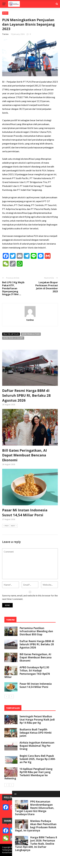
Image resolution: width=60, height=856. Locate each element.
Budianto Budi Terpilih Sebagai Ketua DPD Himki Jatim (36, 732)
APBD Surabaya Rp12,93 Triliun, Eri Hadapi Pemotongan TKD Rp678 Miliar (27, 672)
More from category (13, 338)
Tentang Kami (7, 850)
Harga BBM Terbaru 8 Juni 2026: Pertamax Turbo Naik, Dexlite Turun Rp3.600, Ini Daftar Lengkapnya (36, 844)
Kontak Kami (7, 852)
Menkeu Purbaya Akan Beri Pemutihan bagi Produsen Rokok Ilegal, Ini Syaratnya (36, 825)
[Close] (15, 794)
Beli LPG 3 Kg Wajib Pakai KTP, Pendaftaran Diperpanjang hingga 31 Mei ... (13, 288)
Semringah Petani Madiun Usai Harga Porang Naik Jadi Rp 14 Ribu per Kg (37, 719)
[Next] (11, 696)
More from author (31, 334)
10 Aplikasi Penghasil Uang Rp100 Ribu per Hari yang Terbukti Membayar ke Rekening (28, 773)
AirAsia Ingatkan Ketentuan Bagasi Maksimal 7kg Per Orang (37, 746)
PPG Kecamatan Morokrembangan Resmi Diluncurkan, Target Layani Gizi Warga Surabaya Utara (34, 808)
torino (5, 34)
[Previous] (6, 696)
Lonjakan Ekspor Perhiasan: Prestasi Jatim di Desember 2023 (46, 287)
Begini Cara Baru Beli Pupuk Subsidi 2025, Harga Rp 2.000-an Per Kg (38, 759)
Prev (7, 526)
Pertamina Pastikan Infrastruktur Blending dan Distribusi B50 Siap (36, 631)
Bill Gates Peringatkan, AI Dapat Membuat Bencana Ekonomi (24, 455)
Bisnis (5, 13)
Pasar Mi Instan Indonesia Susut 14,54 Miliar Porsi (24, 512)
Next (13, 526)
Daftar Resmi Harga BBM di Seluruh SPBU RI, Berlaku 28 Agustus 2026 (26, 395)
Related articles (11, 334)
